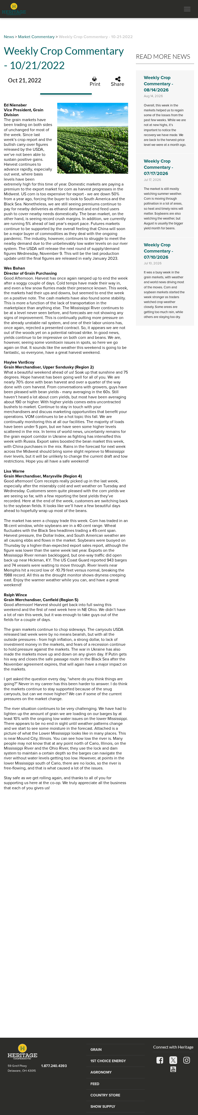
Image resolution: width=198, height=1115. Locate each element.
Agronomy (101, 1072)
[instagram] (186, 1060)
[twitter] (173, 1060)
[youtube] (173, 1069)
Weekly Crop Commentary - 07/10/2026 (158, 251)
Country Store (105, 1095)
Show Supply (102, 1106)
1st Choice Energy (108, 1061)
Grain (96, 1049)
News (9, 36)
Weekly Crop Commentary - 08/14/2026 (158, 84)
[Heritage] (13, 9)
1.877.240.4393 (54, 1066)
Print (95, 84)
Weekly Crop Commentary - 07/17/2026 (158, 167)
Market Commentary (36, 36)
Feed (94, 1084)
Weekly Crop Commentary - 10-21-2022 (96, 36)
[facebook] (159, 1060)
